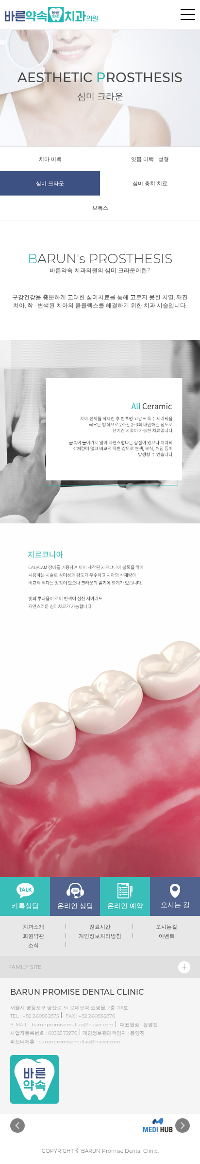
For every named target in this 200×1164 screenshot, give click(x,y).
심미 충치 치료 (150, 183)
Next (182, 1125)
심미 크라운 (50, 183)
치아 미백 (50, 159)
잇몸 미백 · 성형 (150, 159)
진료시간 (100, 926)
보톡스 (100, 207)
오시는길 (166, 926)
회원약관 (33, 935)
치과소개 (33, 926)
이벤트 (167, 935)
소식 (33, 945)
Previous (17, 1125)
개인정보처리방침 (100, 935)
